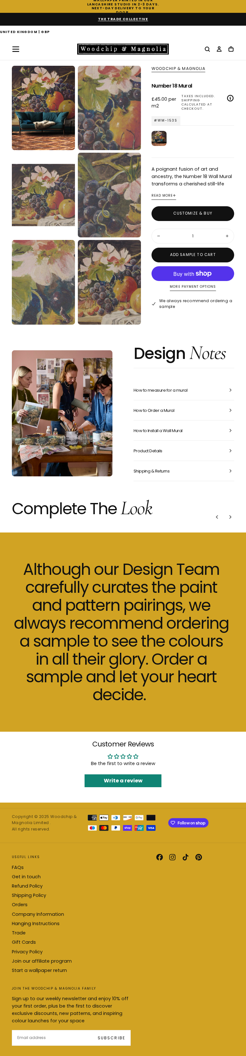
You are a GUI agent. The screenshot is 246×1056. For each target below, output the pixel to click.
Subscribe (111, 1038)
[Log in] (219, 49)
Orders (20, 904)
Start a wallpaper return (39, 970)
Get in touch (26, 876)
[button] (25, 32)
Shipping (190, 100)
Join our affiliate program (42, 961)
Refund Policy (27, 886)
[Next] (230, 517)
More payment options (193, 287)
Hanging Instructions (36, 923)
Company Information (38, 914)
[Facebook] (159, 857)
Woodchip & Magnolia (178, 68)
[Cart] (231, 49)
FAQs (18, 867)
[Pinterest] (198, 857)
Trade (19, 933)
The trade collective (123, 19)
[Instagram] (172, 857)
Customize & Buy (192, 213)
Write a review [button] (123, 780)
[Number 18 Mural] (159, 138)
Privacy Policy (27, 952)
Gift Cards (24, 942)
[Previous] (217, 517)
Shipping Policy (29, 895)
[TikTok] (185, 857)
